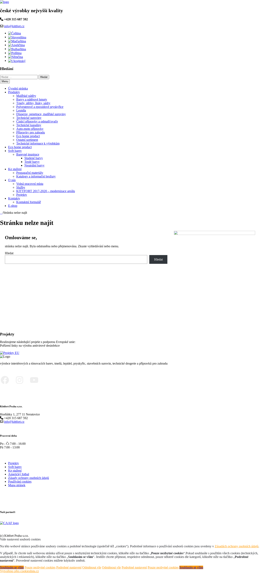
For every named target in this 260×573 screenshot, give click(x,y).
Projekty (21, 194)
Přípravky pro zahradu (30, 132)
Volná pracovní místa (29, 183)
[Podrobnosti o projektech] (9, 352)
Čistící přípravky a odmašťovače (37, 121)
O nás (12, 180)
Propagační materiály (29, 172)
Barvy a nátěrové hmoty (31, 99)
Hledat (9, 253)
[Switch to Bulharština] (17, 48)
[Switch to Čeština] (14, 33)
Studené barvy (33, 158)
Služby (20, 187)
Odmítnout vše (91, 567)
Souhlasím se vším (12, 567)
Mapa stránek (16, 485)
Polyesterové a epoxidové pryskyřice (39, 106)
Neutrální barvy (34, 165)
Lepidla (21, 110)
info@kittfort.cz (14, 26)
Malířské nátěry (26, 96)
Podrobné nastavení (68, 567)
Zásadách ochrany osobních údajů (236, 546)
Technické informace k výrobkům (38, 143)
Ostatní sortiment (27, 139)
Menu (5, 81)
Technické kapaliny (28, 125)
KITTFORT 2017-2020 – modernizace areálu (45, 191)
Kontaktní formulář (28, 202)
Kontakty (14, 198)
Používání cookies (19, 481)
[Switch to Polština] (15, 53)
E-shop (12, 205)
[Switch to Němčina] (15, 56)
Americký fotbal (18, 474)
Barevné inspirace (27, 154)
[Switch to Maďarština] (17, 41)
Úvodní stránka (18, 88)
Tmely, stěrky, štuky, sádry (33, 103)
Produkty (14, 92)
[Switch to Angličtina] (16, 45)
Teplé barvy (32, 161)
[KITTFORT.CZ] (1, 212)
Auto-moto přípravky (29, 128)
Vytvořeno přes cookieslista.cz (19, 571)
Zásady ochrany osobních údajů (28, 478)
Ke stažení (15, 169)
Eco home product (28, 136)
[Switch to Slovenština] (17, 37)
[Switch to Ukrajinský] (17, 60)
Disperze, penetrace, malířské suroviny (41, 114)
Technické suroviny (28, 117)
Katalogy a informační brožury (36, 176)
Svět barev (15, 150)
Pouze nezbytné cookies (40, 567)
